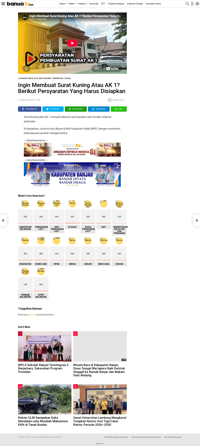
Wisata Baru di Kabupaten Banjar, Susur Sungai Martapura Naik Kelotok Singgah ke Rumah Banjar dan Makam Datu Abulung (99, 370)
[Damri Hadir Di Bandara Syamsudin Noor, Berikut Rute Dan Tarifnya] (3, 220)
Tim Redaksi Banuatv (172, 437)
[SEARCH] (187, 4)
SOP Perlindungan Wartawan (116, 437)
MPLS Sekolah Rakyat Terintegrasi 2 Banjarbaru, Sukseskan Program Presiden (43, 368)
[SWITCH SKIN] (192, 4)
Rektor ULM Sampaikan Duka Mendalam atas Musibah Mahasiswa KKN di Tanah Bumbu (43, 421)
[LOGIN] (197, 4)
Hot (75, 333)
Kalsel (62, 3)
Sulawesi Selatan (116, 3)
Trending (20, 333)
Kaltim (72, 3)
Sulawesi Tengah (135, 3)
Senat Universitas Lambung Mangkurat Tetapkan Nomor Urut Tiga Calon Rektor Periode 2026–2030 (99, 421)
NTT (103, 3)
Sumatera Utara (153, 3)
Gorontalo (93, 3)
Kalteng (82, 3)
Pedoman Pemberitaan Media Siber (146, 437)
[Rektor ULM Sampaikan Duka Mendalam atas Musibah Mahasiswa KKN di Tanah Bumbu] (44, 399)
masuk (32, 314)
